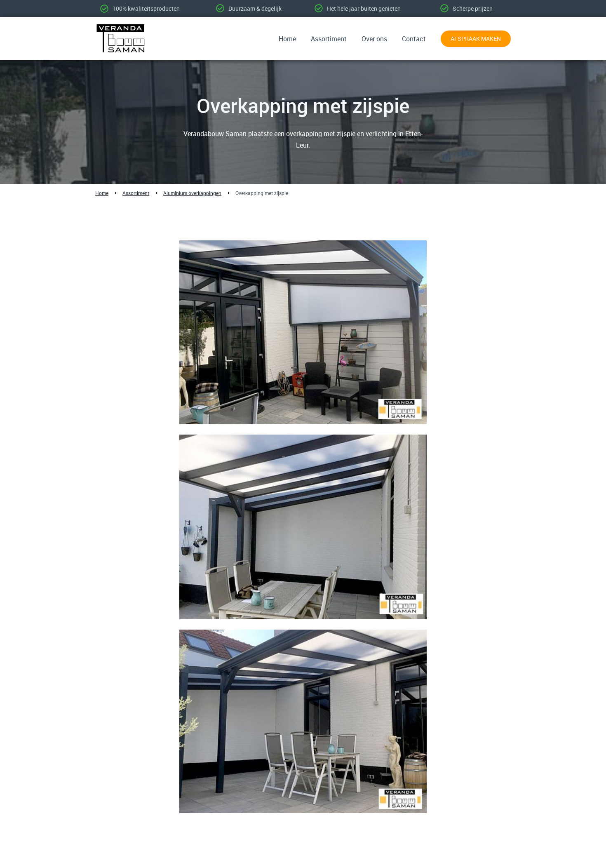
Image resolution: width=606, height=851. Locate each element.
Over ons (374, 38)
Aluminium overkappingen (192, 193)
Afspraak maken (476, 38)
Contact (414, 38)
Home (287, 38)
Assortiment (329, 38)
